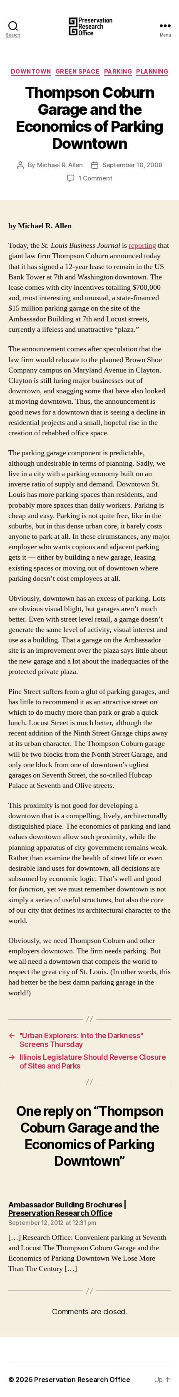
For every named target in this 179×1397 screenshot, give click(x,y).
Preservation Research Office (82, 1379)
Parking (118, 71)
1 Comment (95, 178)
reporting (142, 245)
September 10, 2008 (132, 165)
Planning (152, 71)
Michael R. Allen (60, 165)
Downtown (31, 71)
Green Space (77, 71)
